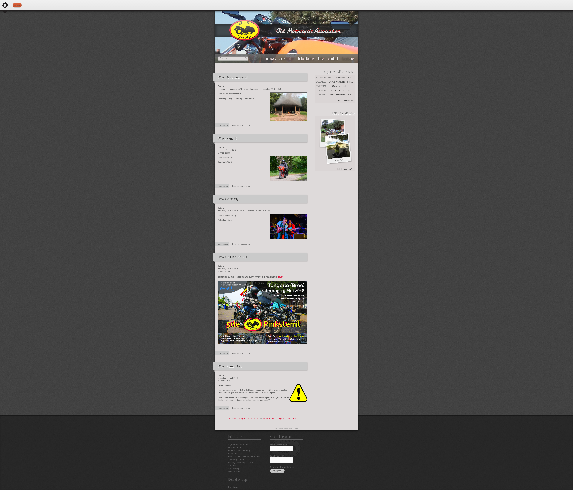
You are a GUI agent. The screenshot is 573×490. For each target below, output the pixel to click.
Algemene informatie (238, 444)
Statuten (232, 465)
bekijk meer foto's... (345, 169)
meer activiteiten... (346, 100)
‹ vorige (241, 418)
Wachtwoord (277, 456)
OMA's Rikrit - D (227, 138)
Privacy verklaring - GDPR (240, 462)
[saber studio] (5, 5)
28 (273, 418)
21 (252, 418)
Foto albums (306, 58)
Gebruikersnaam (279, 444)
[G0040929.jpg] (337, 146)
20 (249, 418)
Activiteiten (286, 58)
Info (259, 58)
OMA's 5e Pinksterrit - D (232, 256)
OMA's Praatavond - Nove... (341, 95)
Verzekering (233, 468)
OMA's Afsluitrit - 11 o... (342, 86)
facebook (348, 58)
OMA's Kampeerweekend (233, 77)
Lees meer (223, 125)
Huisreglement (235, 447)
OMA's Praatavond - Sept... (341, 82)
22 (255, 418)
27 (270, 418)
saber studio (293, 428)
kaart (280, 276)
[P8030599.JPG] (332, 131)
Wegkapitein (234, 471)
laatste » (292, 418)
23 (258, 418)
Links (321, 58)
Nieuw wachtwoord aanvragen (284, 467)
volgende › (283, 418)
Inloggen (17, 5)
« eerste (233, 418)
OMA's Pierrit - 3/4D (230, 366)
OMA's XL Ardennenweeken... (340, 77)
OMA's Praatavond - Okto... (341, 90)
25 (264, 418)
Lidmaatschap (235, 453)
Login (234, 125)
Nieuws (271, 58)
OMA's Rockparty (228, 198)
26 (267, 418)
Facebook (233, 487)
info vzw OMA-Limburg (239, 450)
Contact (333, 58)
